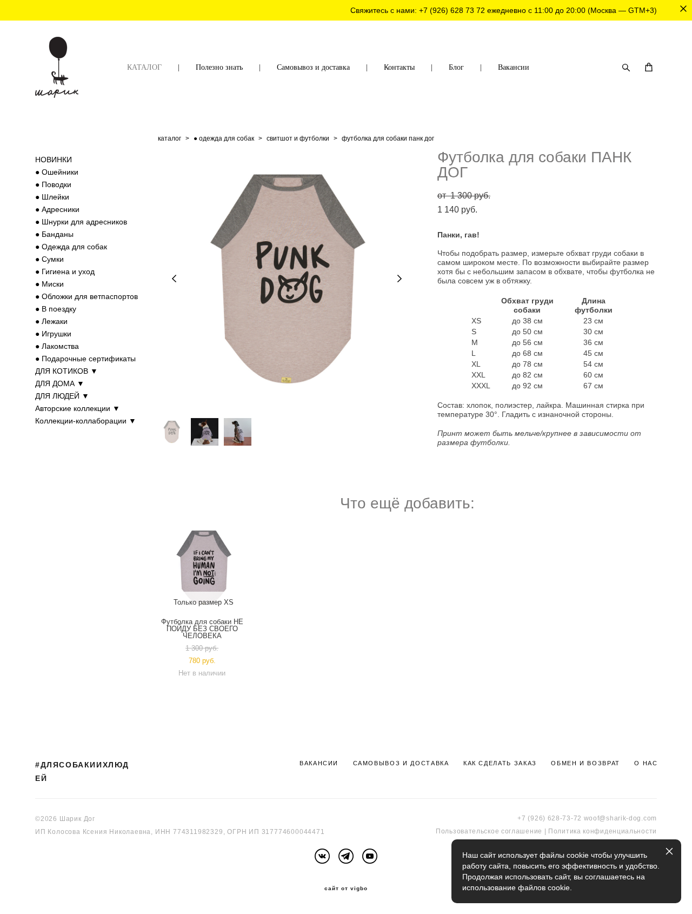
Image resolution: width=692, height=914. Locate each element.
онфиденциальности (621, 831)
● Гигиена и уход (65, 271)
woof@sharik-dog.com (620, 818)
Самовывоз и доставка (313, 67)
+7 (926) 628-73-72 (549, 818)
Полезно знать (219, 67)
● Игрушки (53, 333)
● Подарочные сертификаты (85, 358)
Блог (456, 67)
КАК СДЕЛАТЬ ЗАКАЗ (500, 763)
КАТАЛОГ (144, 67)
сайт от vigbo (346, 888)
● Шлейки (52, 197)
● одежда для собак (224, 138)
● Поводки (53, 184)
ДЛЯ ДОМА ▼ (59, 383)
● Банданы (54, 234)
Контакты (399, 67)
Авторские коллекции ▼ (77, 408)
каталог (169, 138)
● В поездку (55, 308)
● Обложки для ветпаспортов (86, 296)
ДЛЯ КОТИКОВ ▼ (66, 371)
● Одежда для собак (71, 246)
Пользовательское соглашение (489, 831)
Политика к (567, 831)
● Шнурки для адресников (81, 221)
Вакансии (513, 67)
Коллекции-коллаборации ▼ (85, 420)
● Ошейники (56, 172)
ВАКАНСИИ (319, 763)
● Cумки (49, 259)
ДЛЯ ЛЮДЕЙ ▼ (62, 396)
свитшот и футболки (298, 138)
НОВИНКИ (53, 159)
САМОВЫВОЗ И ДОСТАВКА (401, 763)
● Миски (49, 284)
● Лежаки (51, 321)
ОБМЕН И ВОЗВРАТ (585, 763)
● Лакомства (57, 346)
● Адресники (57, 209)
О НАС (645, 763)
